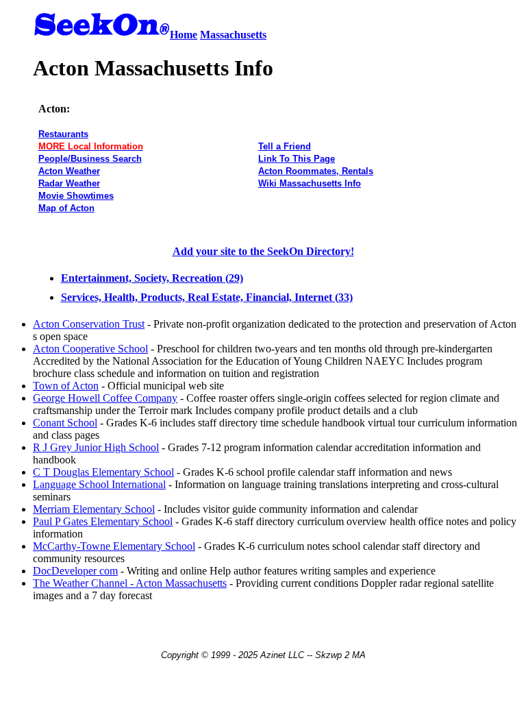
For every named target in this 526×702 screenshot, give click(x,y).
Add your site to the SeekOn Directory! (263, 251)
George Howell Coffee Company (105, 398)
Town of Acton (66, 385)
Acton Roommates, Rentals (315, 171)
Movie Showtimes (76, 196)
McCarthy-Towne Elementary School (114, 546)
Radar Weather (69, 183)
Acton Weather (69, 171)
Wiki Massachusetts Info (309, 183)
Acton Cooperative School (90, 348)
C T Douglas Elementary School (103, 472)
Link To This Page (296, 159)
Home (183, 34)
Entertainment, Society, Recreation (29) (152, 278)
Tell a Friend (284, 146)
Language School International (99, 484)
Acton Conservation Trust (89, 324)
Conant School (65, 422)
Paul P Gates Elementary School (103, 521)
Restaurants (63, 134)
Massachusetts (233, 34)
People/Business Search (90, 159)
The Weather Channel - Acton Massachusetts (130, 583)
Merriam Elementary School (94, 509)
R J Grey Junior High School (96, 447)
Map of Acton (66, 208)
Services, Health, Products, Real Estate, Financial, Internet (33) (207, 297)
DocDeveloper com (75, 571)
